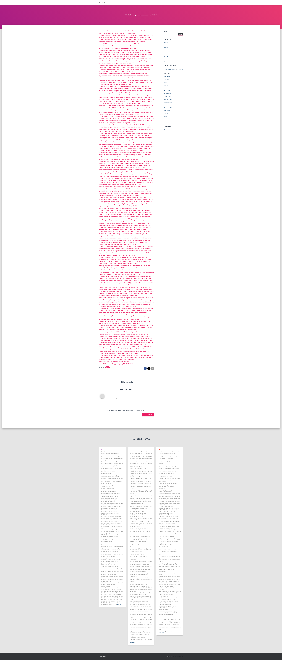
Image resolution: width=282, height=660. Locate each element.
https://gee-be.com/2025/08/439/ (143, 357)
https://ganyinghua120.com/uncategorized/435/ (113, 355)
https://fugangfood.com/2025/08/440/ (131, 351)
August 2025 (167, 110)
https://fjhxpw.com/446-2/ (106, 347)
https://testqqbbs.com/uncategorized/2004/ (111, 325)
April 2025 (166, 121)
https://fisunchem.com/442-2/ (138, 344)
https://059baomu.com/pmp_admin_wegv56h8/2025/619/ (115, 364)
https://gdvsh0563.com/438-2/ (108, 357)
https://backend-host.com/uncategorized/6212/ (112, 338)
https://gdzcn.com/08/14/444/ (125, 357)
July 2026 (166, 79)
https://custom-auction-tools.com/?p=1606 (111, 336)
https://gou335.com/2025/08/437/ (108, 359)
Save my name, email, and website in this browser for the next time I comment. (127, 410)
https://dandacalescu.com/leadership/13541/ (137, 336)
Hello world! (180, 69)
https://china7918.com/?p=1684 (108, 329)
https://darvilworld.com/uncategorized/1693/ (139, 338)
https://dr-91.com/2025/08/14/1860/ (124, 321)
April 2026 (166, 88)
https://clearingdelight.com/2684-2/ (109, 332)
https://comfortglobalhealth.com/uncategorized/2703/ (114, 334)
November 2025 (168, 102)
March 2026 (167, 90)
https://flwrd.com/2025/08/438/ (135, 349)
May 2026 (166, 85)
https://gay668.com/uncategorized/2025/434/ (140, 355)
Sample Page (103, 656)
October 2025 (167, 104)
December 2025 (168, 99)
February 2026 (167, 93)
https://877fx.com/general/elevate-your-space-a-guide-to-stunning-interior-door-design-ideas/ (126, 298)
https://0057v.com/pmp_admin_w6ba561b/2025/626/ (114, 362)
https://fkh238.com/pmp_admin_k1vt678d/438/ (112, 349)
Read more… (120, 604)
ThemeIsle (180, 656)
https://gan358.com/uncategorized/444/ (127, 353)
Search (165, 31)
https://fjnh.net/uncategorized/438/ (124, 347)
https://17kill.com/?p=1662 (125, 342)
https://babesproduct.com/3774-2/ (109, 340)
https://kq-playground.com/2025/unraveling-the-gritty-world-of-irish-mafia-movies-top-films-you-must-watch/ (125, 221)
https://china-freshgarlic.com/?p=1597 (141, 327)
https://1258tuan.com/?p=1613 (108, 342)
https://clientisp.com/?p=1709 (128, 332)
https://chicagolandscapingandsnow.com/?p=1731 (139, 325)
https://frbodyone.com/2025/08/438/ (109, 351)
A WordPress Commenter (169, 69)
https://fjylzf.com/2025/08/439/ (143, 347)
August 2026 (167, 76)
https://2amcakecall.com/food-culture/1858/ (116, 344)
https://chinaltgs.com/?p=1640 (127, 329)
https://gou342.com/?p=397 (127, 359)
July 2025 (166, 113)
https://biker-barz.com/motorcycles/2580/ (122, 319)
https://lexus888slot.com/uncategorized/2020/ (131, 323)
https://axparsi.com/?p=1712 (127, 340)
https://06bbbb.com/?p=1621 (144, 340)
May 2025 (166, 119)
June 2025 (166, 116)
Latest (107, 367)
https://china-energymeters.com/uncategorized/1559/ (114, 327)
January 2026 (167, 96)
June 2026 (166, 82)
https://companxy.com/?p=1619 (139, 334)
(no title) (166, 42)
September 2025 (168, 107)
